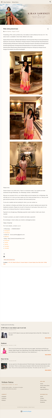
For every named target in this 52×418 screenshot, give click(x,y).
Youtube (6, 246)
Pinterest (6, 240)
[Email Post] (4, 257)
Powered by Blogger (26, 411)
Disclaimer (42, 402)
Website (6, 236)
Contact (42, 398)
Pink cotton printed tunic (9, 259)
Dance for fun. (5, 359)
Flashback (3, 343)
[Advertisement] (26, 310)
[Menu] (2, 2)
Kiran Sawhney (7, 2)
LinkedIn (6, 248)
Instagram (7, 230)
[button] (48, 29)
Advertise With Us (44, 389)
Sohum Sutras (15, 2)
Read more (48, 338)
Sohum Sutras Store (44, 385)
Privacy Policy (43, 400)
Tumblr (6, 242)
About (41, 396)
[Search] (50, 2)
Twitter (6, 244)
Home (41, 383)
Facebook (7, 232)
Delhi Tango (43, 387)
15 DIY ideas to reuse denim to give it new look (13, 328)
